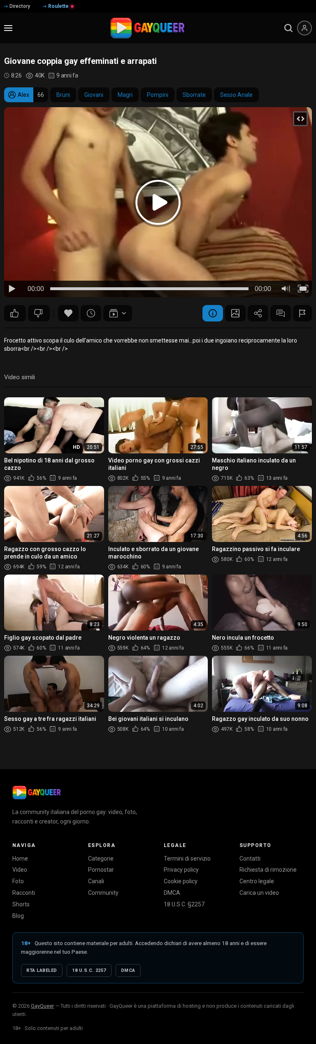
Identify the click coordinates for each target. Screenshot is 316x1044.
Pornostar (101, 869)
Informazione (212, 313)
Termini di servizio (187, 858)
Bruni (63, 94)
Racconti (23, 892)
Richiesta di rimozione (268, 869)
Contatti (249, 858)
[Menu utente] (304, 28)
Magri (125, 94)
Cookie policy (181, 881)
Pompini (157, 94)
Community (103, 892)
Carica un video (259, 892)
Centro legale (256, 881)
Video (19, 869)
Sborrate (194, 94)
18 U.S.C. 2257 (89, 970)
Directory (19, 6)
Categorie (101, 858)
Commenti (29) (280, 313)
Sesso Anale (236, 94)
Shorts (21, 904)
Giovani (93, 94)
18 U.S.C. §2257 (184, 904)
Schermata (235, 313)
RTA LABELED (41, 970)
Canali (96, 881)
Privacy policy (181, 869)
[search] (288, 28)
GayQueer (42, 1006)
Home (20, 858)
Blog (18, 916)
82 (39, 313)
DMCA (172, 892)
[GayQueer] (36, 793)
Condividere (258, 313)
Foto (18, 881)
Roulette (58, 6)
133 (15, 313)
